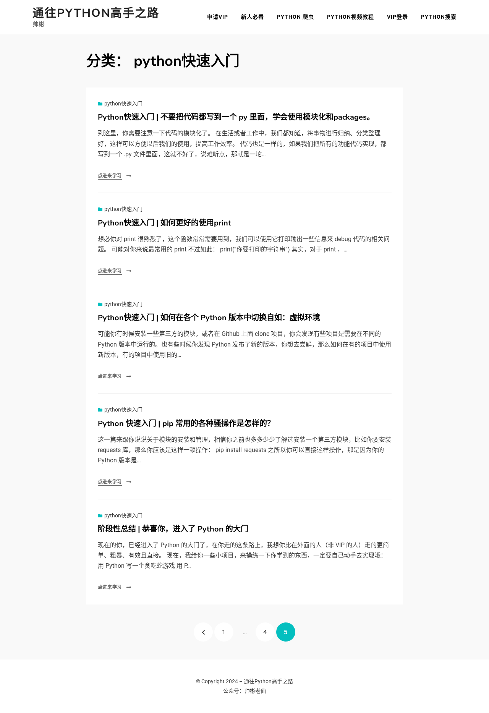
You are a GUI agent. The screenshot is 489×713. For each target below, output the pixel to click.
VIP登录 (397, 17)
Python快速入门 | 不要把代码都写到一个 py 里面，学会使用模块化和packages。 (236, 117)
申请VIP (217, 17)
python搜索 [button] (439, 16)
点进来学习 (110, 175)
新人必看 (252, 17)
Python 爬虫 (295, 17)
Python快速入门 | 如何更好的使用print (164, 223)
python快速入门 (123, 103)
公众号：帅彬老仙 (244, 691)
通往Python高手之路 (95, 13)
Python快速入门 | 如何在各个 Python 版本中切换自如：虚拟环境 (209, 318)
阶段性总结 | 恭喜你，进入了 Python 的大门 (173, 529)
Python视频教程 (350, 17)
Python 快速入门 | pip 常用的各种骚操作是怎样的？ (186, 423)
